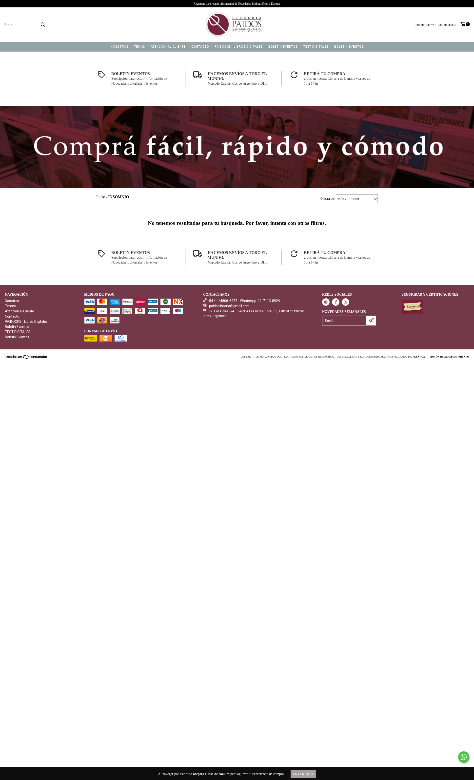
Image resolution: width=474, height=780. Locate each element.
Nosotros (119, 46)
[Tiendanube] (26, 358)
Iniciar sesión (447, 25)
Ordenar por (327, 198)
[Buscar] (43, 24)
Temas (139, 46)
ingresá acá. (417, 356)
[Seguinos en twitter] (345, 302)
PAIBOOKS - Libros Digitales (239, 46)
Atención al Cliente (168, 46)
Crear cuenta (424, 25)
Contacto (200, 46)
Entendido (303, 774)
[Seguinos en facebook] (335, 302)
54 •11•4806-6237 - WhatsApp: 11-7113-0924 (244, 301)
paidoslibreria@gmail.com (229, 306)
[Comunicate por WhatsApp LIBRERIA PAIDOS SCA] (463, 757)
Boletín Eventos (283, 46)
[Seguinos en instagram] (326, 302)
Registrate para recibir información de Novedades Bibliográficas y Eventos (237, 3)
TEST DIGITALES (316, 46)
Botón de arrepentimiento (449, 356)
